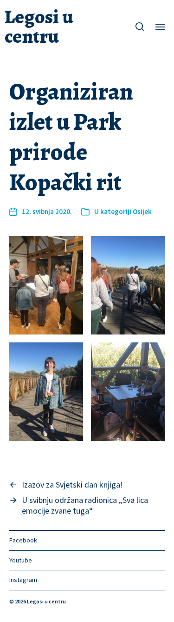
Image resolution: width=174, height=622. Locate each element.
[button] (140, 26)
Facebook (23, 540)
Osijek (142, 211)
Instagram (23, 579)
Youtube (20, 560)
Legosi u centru (39, 26)
